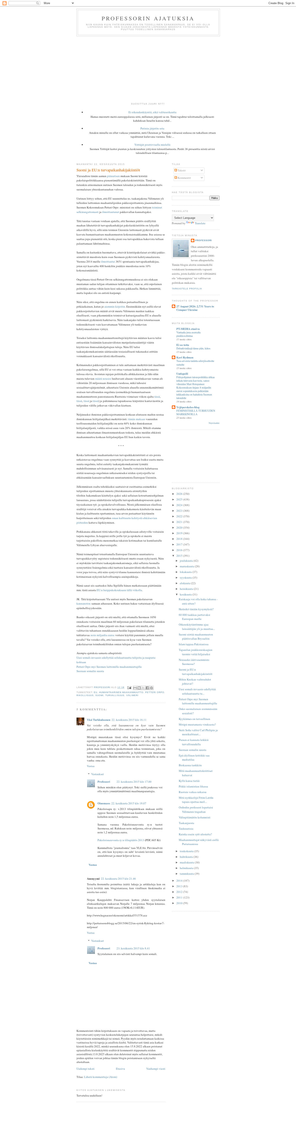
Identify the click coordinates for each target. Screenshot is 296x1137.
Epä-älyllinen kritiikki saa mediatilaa (194, 757)
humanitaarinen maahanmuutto (121, 692)
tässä (157, 396)
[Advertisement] (148, 69)
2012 (179, 892)
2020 (179, 527)
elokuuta (185, 583)
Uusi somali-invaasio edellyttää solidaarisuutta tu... (197, 691)
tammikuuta (187, 874)
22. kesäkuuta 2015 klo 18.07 (128, 803)
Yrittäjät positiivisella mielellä (152, 145)
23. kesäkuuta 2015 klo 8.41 (133, 948)
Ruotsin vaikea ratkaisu (193, 792)
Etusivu (120, 1069)
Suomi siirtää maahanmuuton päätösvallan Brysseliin (196, 636)
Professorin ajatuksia (148, 18)
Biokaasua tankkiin (190, 765)
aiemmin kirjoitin (114, 306)
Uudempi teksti (85, 1069)
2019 (179, 533)
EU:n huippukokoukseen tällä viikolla (119, 590)
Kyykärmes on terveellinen (194, 719)
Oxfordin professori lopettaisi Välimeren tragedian (196, 809)
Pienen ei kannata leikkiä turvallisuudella (193, 742)
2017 (179, 544)
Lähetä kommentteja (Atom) (100, 1077)
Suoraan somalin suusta (90, 671)
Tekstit (181, 170)
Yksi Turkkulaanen (98, 720)
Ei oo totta (182, 345)
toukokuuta (187, 851)
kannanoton (83, 603)
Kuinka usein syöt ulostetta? (195, 834)
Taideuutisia (186, 829)
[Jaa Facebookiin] (147, 688)
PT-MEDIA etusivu (188, 329)
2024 (179, 505)
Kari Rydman (184, 357)
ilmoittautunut (110, 212)
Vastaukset (97, 774)
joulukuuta (187, 561)
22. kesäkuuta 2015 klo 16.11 (129, 720)
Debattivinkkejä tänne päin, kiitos (193, 348)
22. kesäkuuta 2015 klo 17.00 (134, 782)
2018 (179, 539)
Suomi (99, 695)
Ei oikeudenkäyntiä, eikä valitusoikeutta (152, 112)
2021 (179, 522)
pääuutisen (113, 176)
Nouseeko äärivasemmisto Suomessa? (194, 662)
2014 (179, 880)
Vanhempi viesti (155, 1069)
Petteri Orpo (154, 692)
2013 (179, 886)
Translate (200, 223)
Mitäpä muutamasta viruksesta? (197, 724)
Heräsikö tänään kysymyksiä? (196, 609)
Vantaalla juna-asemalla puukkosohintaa (188, 334)
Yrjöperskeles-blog (188, 407)
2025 (179, 499)
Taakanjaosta (186, 823)
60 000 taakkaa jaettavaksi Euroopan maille (194, 617)
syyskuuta (186, 577)
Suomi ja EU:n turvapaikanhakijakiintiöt (195, 672)
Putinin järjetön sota (152, 128)
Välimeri (132, 695)
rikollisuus (85, 695)
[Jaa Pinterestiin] (151, 688)
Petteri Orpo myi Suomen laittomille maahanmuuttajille (109, 667)
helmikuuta (187, 868)
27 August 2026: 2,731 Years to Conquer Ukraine (195, 308)
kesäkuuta (186, 594)
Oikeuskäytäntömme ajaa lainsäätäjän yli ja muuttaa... (197, 627)
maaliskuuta (187, 862)
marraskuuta (187, 566)
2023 (179, 511)
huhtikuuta (187, 857)
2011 (179, 897)
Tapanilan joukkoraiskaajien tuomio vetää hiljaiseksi (195, 652)
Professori (104, 781)
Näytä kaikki (214, 423)
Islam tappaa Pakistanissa (193, 644)
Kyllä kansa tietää (189, 781)
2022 (179, 516)
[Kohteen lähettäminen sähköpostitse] (135, 688)
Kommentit (184, 178)
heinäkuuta (187, 589)
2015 (179, 556)
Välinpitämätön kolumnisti (194, 817)
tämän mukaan (136, 419)
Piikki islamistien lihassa (193, 786)
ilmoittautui (108, 261)
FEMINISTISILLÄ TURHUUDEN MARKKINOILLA (195, 412)
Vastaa (90, 766)
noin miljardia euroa (102, 635)
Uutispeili (182, 373)
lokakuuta (186, 572)
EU (95, 692)
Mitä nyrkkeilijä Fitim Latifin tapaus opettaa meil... (196, 800)
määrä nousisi (103, 379)
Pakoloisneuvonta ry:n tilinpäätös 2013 (121, 840)
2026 (179, 494)
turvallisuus (114, 695)
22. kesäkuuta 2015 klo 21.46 (118, 879)
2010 (179, 903)
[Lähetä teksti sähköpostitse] (129, 687)
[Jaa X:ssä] (143, 688)
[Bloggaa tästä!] (139, 688)
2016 (179, 550)
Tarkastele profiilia (187, 288)
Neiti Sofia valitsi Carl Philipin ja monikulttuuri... (198, 732)
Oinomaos (104, 803)
